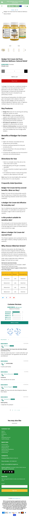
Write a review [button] (14, 322)
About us (3, 432)
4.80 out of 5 (18, 307)
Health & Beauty (5, 439)
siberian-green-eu (16, 498)
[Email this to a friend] (13, 297)
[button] (5, 64)
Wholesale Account (5, 437)
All (17, 10)
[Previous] (10, 46)
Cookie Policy (4, 452)
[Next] (18, 46)
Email (3, 483)
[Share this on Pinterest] (10, 297)
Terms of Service (5, 446)
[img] (4, 343)
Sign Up (14, 490)
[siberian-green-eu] (14, 6)
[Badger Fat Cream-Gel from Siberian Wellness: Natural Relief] (14, 31)
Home (12, 10)
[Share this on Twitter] (2, 297)
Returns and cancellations (7, 449)
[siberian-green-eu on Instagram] (11, 472)
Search (3, 431)
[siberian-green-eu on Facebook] (7, 472)
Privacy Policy (4, 444)
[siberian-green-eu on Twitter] (4, 472)
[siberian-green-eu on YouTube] (9, 472)
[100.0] (10, 331)
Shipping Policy (5, 447)
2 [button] (12, 410)
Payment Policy (5, 450)
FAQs (2, 435)
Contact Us (4, 434)
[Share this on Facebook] (6, 297)
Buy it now (14, 81)
